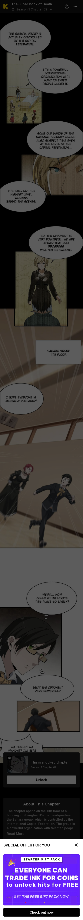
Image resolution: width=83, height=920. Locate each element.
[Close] (76, 845)
